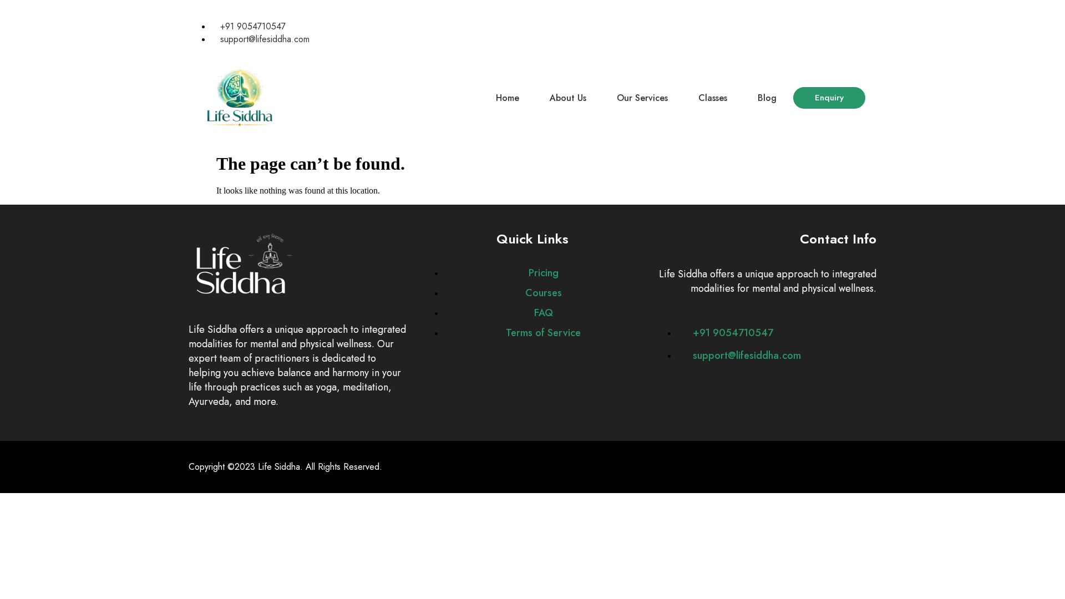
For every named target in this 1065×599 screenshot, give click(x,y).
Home (507, 98)
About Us (568, 98)
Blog (767, 98)
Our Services (642, 98)
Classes (712, 98)
